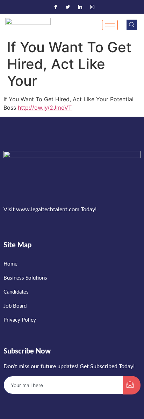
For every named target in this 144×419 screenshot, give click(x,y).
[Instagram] (92, 7)
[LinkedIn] (80, 7)
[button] (132, 25)
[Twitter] (68, 7)
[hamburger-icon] (110, 25)
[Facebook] (55, 7)
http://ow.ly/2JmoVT (45, 107)
